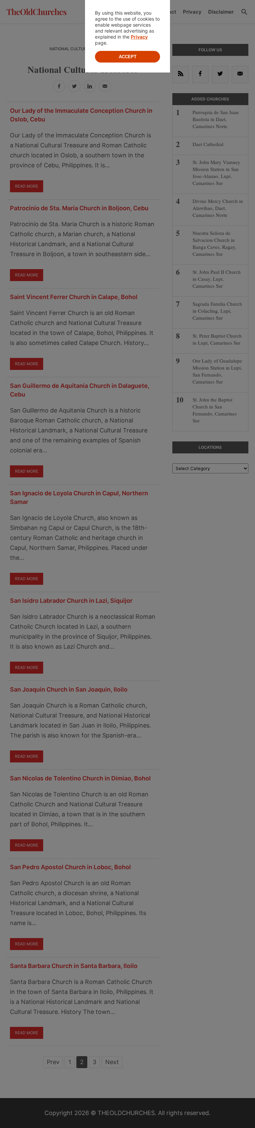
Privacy (139, 37)
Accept (127, 56)
